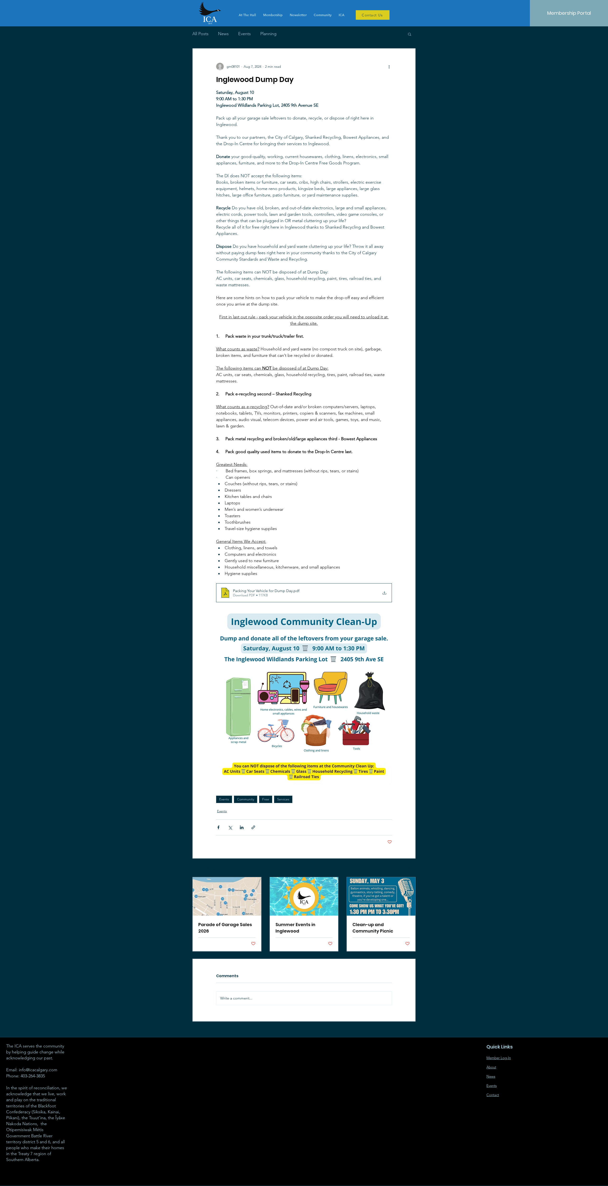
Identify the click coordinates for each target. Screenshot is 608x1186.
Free (265, 799)
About (491, 1067)
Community (245, 799)
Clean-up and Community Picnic (372, 928)
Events (244, 33)
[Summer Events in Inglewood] (304, 896)
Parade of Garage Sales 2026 (225, 928)
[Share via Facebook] (218, 827)
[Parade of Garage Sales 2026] (227, 896)
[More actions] (389, 66)
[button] (409, 34)
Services (283, 799)
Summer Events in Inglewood (295, 928)
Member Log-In (498, 1058)
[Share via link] (253, 827)
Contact (492, 1095)
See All (410, 868)
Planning (268, 33)
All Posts (200, 33)
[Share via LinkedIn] (241, 827)
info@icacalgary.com (38, 1069)
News (223, 33)
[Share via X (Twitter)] (230, 827)
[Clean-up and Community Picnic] (381, 896)
